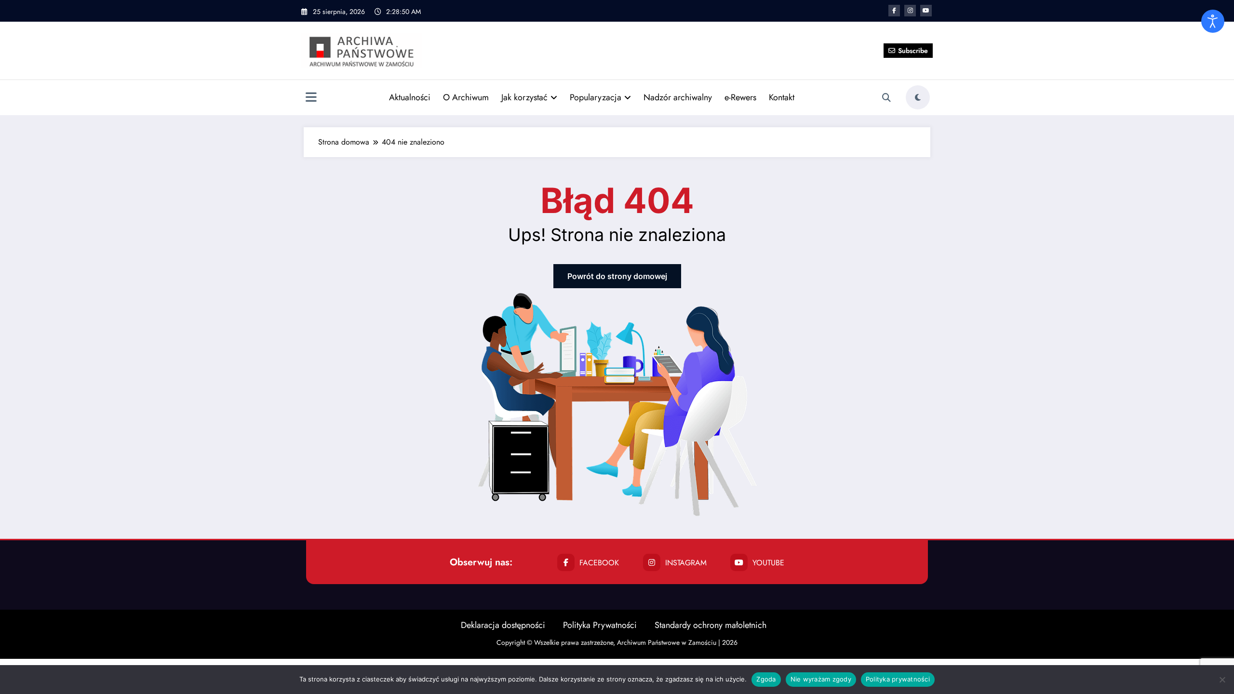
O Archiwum (466, 97)
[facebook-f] (894, 10)
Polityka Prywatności (600, 625)
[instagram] (910, 10)
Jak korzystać (524, 97)
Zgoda (766, 679)
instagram (686, 562)
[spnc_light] (918, 97)
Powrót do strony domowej (617, 276)
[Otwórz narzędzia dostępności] (1212, 21)
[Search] (886, 98)
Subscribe (913, 50)
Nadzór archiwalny (678, 97)
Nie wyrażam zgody (821, 679)
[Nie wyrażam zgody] (1222, 679)
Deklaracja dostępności (503, 625)
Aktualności (409, 97)
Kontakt (781, 97)
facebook (599, 562)
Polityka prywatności (898, 679)
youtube (768, 562)
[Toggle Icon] (311, 98)
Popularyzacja (595, 97)
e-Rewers (740, 97)
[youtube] (926, 10)
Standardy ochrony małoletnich (710, 625)
